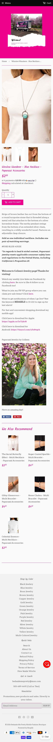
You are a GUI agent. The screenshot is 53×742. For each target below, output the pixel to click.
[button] (26, 180)
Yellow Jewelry (26, 632)
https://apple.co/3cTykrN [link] (14, 321)
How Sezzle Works (27, 671)
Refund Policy (26, 656)
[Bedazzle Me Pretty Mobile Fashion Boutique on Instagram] (28, 717)
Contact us (26, 653)
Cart (48, 3)
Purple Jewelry (26, 617)
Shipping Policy (26, 660)
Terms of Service (26, 667)
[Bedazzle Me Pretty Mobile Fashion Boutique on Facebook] (19, 717)
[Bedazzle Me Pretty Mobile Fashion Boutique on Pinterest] (24, 717)
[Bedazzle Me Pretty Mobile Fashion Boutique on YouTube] (32, 717)
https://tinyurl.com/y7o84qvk (25, 329)
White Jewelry (27, 628)
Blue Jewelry (26, 588)
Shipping (6, 183)
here (31, 294)
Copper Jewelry (26, 599)
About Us (26, 649)
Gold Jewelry (26, 602)
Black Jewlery (26, 584)
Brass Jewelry (26, 591)
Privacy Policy (26, 664)
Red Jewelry (26, 621)
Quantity (5, 190)
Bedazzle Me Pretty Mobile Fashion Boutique (28, 725)
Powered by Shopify (25, 728)
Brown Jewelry (26, 595)
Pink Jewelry (26, 613)
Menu (8, 3)
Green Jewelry (26, 606)
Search (26, 645)
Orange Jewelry (26, 610)
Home (4, 61)
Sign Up (46, 706)
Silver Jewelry (26, 624)
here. (12, 282)
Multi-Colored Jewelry (26, 635)
